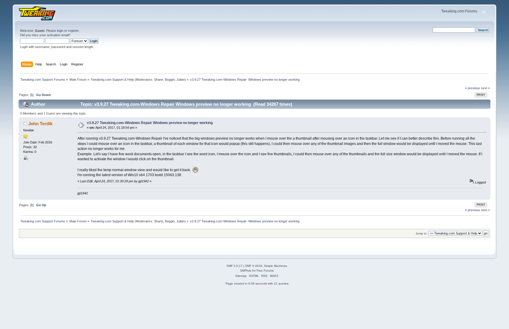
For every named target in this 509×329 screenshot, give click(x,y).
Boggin (170, 79)
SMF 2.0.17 (234, 265)
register (73, 30)
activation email (58, 35)
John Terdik (40, 123)
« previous (472, 88)
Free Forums (265, 270)
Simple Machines (275, 265)
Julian (180, 79)
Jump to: (421, 233)
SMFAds (245, 270)
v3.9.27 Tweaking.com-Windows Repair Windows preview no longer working (150, 123)
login (60, 30)
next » (485, 88)
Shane (158, 79)
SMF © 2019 (253, 265)
